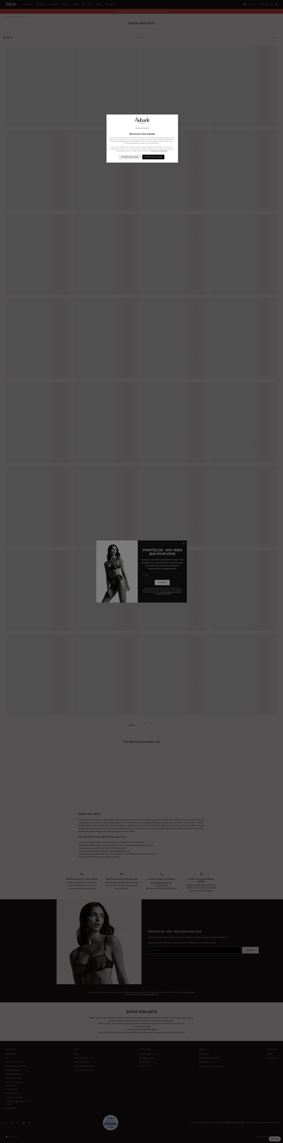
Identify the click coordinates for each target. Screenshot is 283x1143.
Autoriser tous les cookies (153, 157)
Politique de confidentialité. (159, 151)
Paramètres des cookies (130, 157)
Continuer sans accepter (142, 128)
